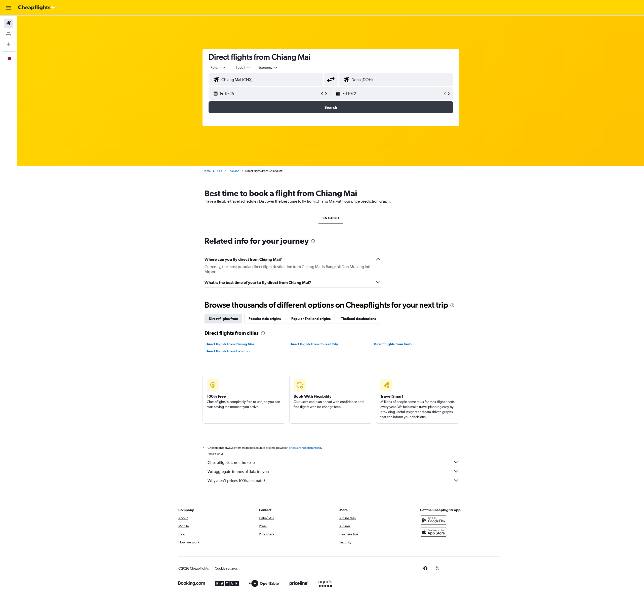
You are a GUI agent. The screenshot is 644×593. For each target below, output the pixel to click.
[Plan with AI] (8, 44)
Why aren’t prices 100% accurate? (236, 480)
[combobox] (218, 67)
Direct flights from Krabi (393, 344)
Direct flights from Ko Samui (228, 351)
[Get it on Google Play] (433, 520)
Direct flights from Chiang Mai (230, 344)
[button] (8, 7)
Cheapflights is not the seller (232, 462)
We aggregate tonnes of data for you (238, 471)
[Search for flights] (8, 23)
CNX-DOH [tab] (331, 218)
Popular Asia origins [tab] (265, 319)
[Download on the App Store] (433, 532)
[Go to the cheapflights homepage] (36, 7)
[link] (425, 568)
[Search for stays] (8, 34)
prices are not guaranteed (305, 448)
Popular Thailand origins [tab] (311, 319)
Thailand (233, 171)
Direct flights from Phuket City (314, 344)
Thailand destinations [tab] (358, 319)
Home (207, 171)
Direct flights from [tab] (223, 319)
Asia (219, 171)
